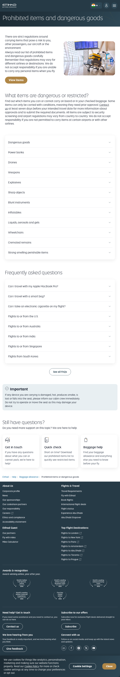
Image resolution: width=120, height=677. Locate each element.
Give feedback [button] (14, 648)
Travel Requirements (71, 491)
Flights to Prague (69, 559)
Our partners (8, 533)
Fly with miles (9, 537)
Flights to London (70, 533)
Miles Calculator (10, 541)
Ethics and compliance (13, 517)
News (5, 495)
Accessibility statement (14, 521)
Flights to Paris (68, 541)
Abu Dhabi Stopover (71, 517)
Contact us (12, 626)
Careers (6, 513)
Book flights (67, 499)
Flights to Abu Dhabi (71, 550)
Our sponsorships (11, 499)
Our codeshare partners (14, 504)
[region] (60, 666)
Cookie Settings (82, 666)
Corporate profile (11, 491)
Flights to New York (70, 537)
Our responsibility (11, 508)
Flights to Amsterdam (72, 546)
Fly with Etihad (68, 495)
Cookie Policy (32, 666)
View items (16, 80)
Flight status (67, 508)
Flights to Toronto (70, 555)
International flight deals (73, 504)
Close (109, 666)
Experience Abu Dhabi (72, 513)
